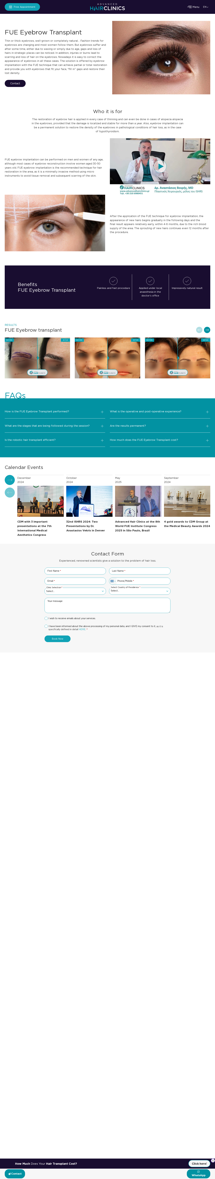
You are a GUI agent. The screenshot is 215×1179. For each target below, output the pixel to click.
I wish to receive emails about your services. (72, 618)
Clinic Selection (54, 587)
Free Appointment (24, 7)
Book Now (57, 639)
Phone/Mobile (125, 581)
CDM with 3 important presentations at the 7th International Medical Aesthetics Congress (34, 528)
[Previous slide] (199, 330)
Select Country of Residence (125, 587)
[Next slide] (207, 330)
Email (51, 581)
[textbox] (138, 590)
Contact (15, 83)
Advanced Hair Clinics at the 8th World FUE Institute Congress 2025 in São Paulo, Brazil (137, 526)
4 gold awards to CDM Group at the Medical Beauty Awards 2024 (187, 524)
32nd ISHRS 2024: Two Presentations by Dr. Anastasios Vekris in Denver (85, 526)
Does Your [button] (46, 1163)
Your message (54, 601)
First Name (54, 571)
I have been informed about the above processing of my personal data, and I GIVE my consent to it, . (105, 627)
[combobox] (112, 581)
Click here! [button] (199, 1163)
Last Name (118, 571)
